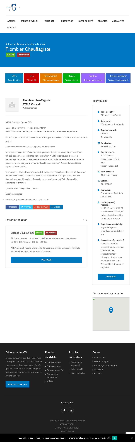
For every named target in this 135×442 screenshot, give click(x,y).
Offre (14, 78)
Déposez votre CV (17, 384)
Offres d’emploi (29, 21)
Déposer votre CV (55, 370)
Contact (11, 27)
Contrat (93, 78)
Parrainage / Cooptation (52, 375)
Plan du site (99, 358)
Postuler (46, 259)
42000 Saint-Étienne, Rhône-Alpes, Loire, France (54, 238)
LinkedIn (57, 207)
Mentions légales (102, 361)
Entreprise (67, 21)
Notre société (85, 21)
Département (51, 78)
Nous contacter (78, 373)
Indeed (50, 381)
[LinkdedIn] (71, 410)
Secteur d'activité (118, 78)
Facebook (13, 207)
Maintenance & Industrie (112, 124)
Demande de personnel (76, 363)
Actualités (118, 21)
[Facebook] (64, 410)
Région (71, 78)
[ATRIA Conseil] (13, 7)
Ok (115, 438)
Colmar (110, 156)
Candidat (49, 21)
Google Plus (42, 207)
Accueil (11, 21)
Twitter (27, 207)
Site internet (31, 108)
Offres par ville (54, 366)
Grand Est (113, 166)
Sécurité (102, 21)
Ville (32, 78)
